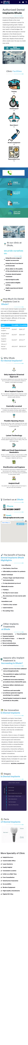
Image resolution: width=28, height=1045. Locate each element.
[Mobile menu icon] (2, 2)
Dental (10, 756)
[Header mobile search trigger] (26, 2)
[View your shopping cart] (23, 2)
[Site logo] (6, 2)
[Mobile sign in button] (20, 2)
